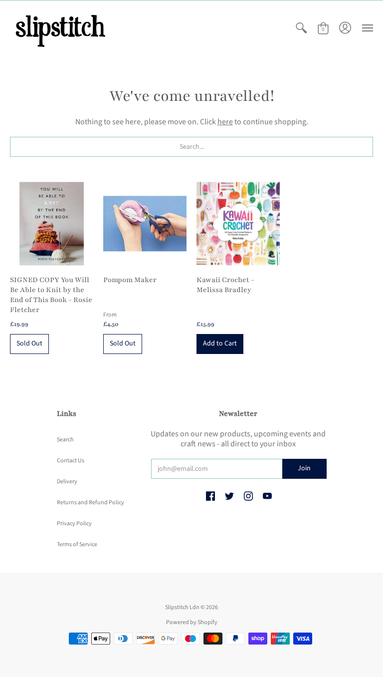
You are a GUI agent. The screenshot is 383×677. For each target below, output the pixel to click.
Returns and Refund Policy (90, 502)
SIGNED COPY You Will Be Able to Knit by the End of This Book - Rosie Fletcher (51, 295)
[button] (301, 28)
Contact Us (70, 460)
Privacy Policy (74, 523)
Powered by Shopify (191, 622)
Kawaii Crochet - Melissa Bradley (225, 285)
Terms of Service (77, 544)
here (225, 121)
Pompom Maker (130, 280)
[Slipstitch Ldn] (60, 28)
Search (65, 439)
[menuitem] (301, 28)
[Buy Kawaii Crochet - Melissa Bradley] (238, 223)
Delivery (67, 481)
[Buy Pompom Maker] (145, 223)
